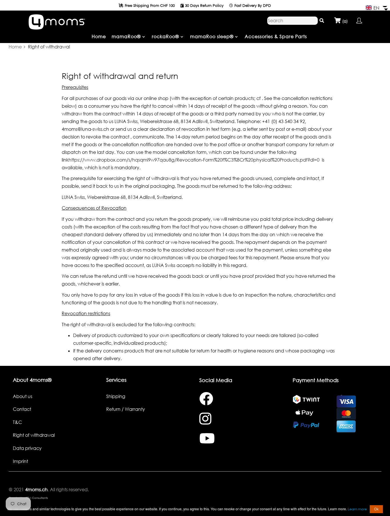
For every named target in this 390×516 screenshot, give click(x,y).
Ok (376, 509)
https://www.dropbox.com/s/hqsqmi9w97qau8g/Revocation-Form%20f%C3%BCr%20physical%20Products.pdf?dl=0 (194, 160)
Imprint (20, 461)
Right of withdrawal (34, 435)
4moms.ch (36, 489)
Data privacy (27, 448)
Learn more (357, 509)
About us (22, 396)
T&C (17, 422)
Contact (22, 409)
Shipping (115, 396)
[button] (376, 8)
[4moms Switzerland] (56, 20)
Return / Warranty (125, 409)
